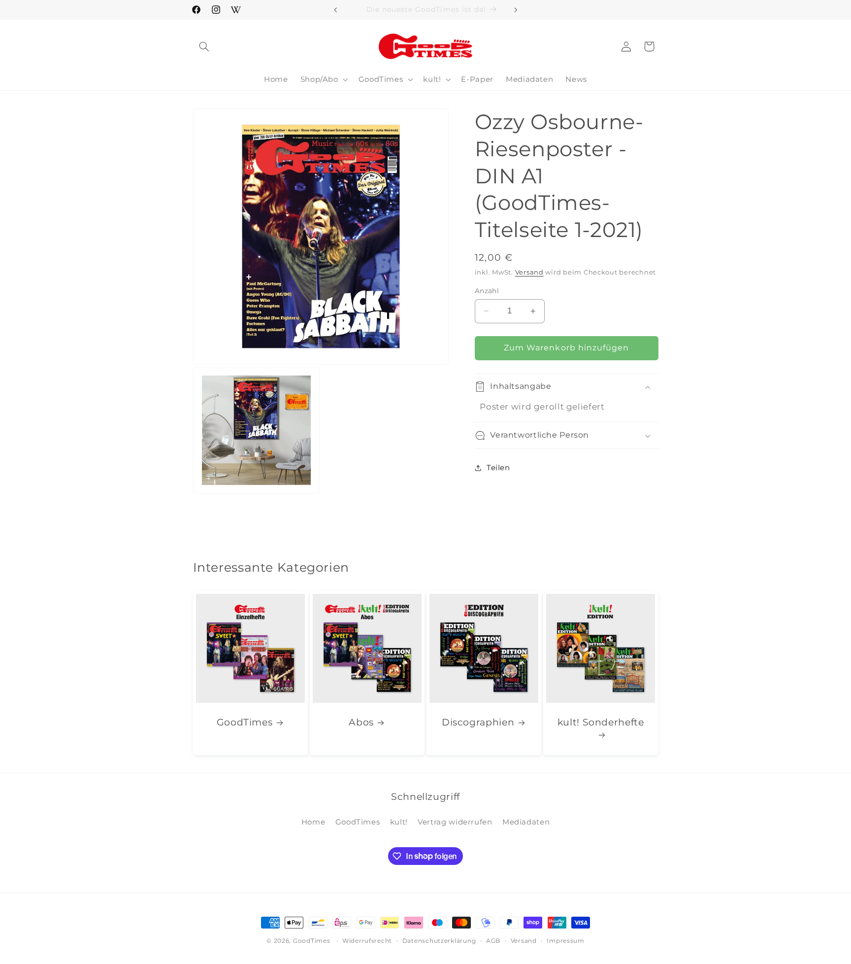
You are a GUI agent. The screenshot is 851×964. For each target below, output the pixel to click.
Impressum (566, 940)
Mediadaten (526, 822)
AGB (493, 940)
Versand (529, 272)
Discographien (478, 722)
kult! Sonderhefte (600, 722)
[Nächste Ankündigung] (515, 10)
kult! (399, 822)
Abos (361, 722)
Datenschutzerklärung (439, 940)
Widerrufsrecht (367, 940)
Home (313, 822)
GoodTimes (244, 722)
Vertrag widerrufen (455, 822)
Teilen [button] (498, 467)
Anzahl (487, 291)
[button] (204, 46)
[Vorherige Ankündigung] (335, 10)
